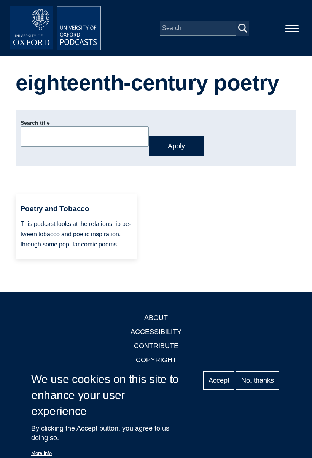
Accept (219, 380)
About (156, 317)
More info (41, 453)
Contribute (156, 346)
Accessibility (156, 332)
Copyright (156, 360)
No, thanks (257, 380)
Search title (35, 123)
